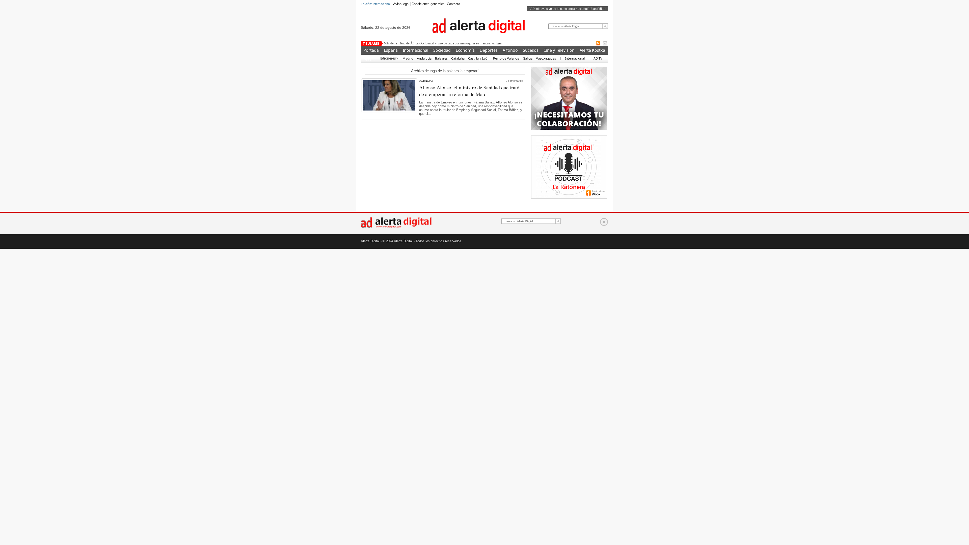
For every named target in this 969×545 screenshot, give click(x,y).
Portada (371, 50)
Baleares (441, 58)
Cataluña (458, 58)
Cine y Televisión (559, 50)
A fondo (510, 50)
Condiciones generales (428, 4)
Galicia (527, 58)
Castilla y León (479, 58)
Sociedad (442, 50)
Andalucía (424, 58)
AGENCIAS (426, 80)
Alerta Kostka (592, 50)
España (391, 50)
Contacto (453, 4)
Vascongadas (546, 58)
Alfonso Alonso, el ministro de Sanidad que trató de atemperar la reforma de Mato (469, 91)
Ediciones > (389, 58)
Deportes (489, 50)
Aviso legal (401, 4)
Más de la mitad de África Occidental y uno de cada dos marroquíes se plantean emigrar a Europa (450, 43)
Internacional (415, 50)
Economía (465, 50)
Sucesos (531, 50)
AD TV (598, 58)
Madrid (407, 58)
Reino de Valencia (506, 58)
